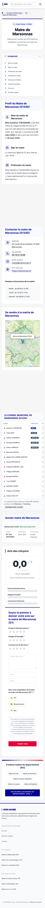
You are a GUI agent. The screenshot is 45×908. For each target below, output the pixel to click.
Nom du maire (11, 63)
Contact (4, 841)
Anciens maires (12, 92)
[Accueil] (2, 13)
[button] (22, 341)
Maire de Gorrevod (29, 773)
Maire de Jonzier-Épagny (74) (12, 860)
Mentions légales (7, 836)
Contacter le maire (13, 76)
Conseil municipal (12, 84)
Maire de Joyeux (14, 784)
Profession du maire (13, 71)
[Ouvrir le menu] (40, 4)
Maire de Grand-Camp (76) (11, 878)
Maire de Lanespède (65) (10, 865)
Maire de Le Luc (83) (9, 889)
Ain (26, 13)
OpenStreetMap (27, 366)
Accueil (4, 831)
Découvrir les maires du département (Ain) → (22, 793)
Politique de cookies (35, 902)
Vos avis (9, 88)
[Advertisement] (22, 205)
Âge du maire (11, 67)
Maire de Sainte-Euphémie (23, 779)
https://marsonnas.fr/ (21, 271)
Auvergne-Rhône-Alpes (14, 13)
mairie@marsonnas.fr (21, 263)
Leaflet (19, 366)
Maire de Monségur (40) (10, 884)
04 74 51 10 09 (18, 255)
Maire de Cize (13, 773)
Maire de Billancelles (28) (10, 854)
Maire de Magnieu (30, 784)
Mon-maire (9, 810)
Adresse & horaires (13, 80)
